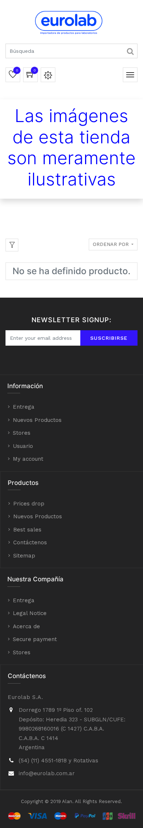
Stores (21, 433)
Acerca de (26, 626)
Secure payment (35, 639)
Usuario (23, 446)
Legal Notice (30, 613)
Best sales (27, 529)
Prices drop (28, 503)
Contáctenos (30, 542)
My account (28, 459)
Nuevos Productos (37, 420)
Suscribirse (109, 338)
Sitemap (24, 555)
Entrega (23, 407)
